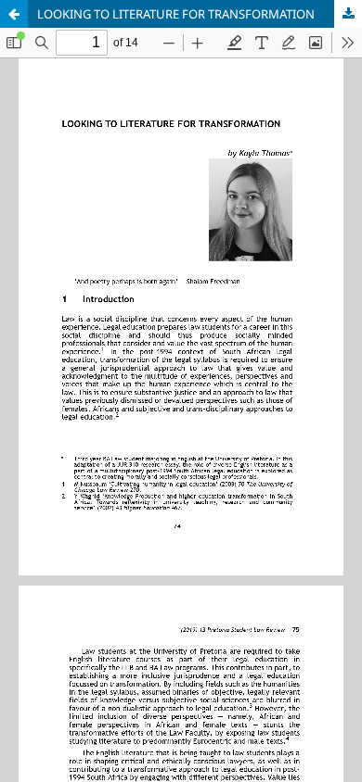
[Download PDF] (348, 14)
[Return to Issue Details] (14, 14)
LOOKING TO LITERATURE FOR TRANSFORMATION (176, 14)
